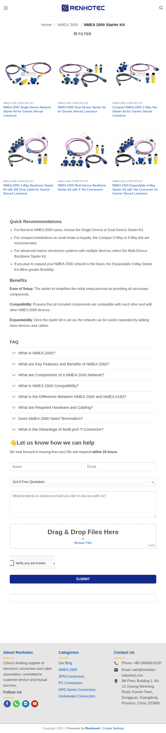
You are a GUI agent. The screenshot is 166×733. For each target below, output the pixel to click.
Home (46, 24)
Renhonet (92, 728)
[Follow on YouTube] (34, 704)
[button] (5, 8)
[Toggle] (14, 353)
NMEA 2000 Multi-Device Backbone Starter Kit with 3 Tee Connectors (82, 187)
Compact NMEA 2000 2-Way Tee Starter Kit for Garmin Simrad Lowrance (134, 111)
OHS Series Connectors (77, 690)
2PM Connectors (71, 676)
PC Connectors (70, 683)
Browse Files (83, 542)
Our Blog (65, 663)
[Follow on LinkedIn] (25, 704)
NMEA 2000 (67, 24)
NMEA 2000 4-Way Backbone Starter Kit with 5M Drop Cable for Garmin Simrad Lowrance (28, 189)
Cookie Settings (113, 728)
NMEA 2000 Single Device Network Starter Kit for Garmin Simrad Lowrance (27, 111)
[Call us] (16, 704)
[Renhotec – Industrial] (83, 8)
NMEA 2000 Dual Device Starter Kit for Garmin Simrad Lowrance (82, 109)
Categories (69, 652)
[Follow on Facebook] (7, 704)
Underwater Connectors (77, 696)
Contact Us (124, 652)
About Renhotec (18, 652)
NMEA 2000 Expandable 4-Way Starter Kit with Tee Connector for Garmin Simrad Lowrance (135, 189)
